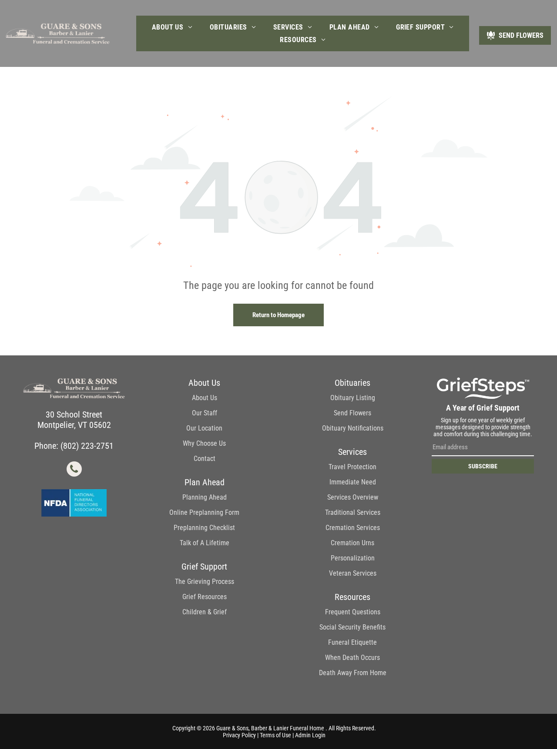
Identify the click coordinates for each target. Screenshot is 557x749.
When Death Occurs (352, 657)
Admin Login (310, 735)
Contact (204, 458)
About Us (204, 398)
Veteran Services (352, 573)
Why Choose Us (204, 443)
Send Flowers (352, 413)
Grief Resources (204, 597)
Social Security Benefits (352, 627)
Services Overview (352, 497)
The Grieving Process (204, 581)
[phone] (74, 470)
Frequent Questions (352, 612)
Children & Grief (204, 612)
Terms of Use (275, 735)
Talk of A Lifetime (204, 543)
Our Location (204, 428)
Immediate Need (352, 482)
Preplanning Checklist (204, 528)
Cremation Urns (352, 543)
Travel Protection (352, 467)
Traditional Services (352, 512)
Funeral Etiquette (352, 642)
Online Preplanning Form (204, 512)
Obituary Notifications (352, 428)
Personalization (353, 558)
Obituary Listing (352, 398)
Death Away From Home (352, 673)
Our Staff (204, 413)
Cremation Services (352, 528)
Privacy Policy (239, 735)
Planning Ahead (204, 497)
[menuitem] (172, 27)
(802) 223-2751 (87, 446)
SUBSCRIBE (482, 466)
